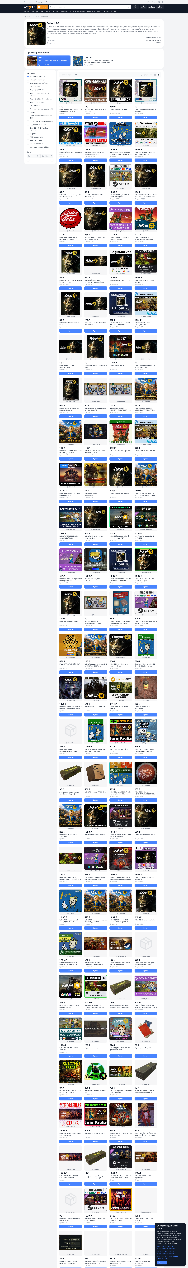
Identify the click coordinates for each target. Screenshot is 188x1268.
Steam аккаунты (36, 140)
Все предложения (38, 76)
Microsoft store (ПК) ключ (40, 83)
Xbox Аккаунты (36, 144)
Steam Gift (35, 86)
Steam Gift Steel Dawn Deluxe (41, 99)
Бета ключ (35, 106)
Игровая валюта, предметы (41, 109)
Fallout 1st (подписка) (39, 80)
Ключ (33, 112)
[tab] (155, 74)
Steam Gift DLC (37, 90)
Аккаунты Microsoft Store (40, 147)
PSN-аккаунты (36, 137)
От (29, 156)
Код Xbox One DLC (38, 125)
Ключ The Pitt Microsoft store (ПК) (41, 117)
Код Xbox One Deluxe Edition (41, 121)
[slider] (28, 160)
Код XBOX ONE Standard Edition (39, 129)
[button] (129, 7)
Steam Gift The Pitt (37, 102)
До (43, 156)
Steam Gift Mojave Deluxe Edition (39, 94)
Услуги (33, 134)
